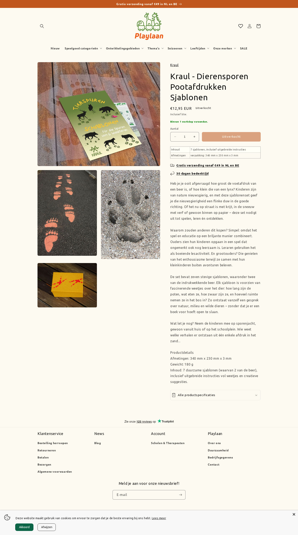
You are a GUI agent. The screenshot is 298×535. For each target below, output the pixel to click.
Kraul (174, 65)
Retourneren (47, 450)
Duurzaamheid (218, 450)
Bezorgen (44, 464)
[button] (42, 26)
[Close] (294, 514)
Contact (213, 464)
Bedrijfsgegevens (220, 457)
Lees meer (159, 518)
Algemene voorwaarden (55, 471)
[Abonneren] (180, 495)
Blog (97, 443)
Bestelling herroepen (53, 443)
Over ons (214, 443)
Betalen (43, 457)
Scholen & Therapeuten (168, 443)
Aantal (174, 128)
